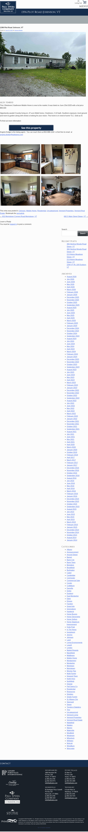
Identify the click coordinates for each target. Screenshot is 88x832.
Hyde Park (71, 627)
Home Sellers (72, 619)
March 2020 (71, 447)
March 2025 (71, 320)
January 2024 (72, 357)
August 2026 (71, 277)
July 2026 (70, 279)
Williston (70, 741)
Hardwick (70, 611)
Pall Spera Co (72, 686)
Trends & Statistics (74, 707)
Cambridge (71, 575)
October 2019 (72, 452)
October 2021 (72, 426)
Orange (69, 684)
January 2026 (72, 295)
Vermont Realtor (19, 30)
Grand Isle (71, 606)
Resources (71, 692)
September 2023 (73, 367)
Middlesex (71, 655)
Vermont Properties (66, 211)
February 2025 (72, 323)
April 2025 (71, 318)
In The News (71, 630)
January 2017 (72, 465)
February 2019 (72, 455)
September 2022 (73, 398)
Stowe (69, 704)
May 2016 (70, 486)
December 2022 (73, 390)
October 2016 (72, 473)
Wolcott (69, 743)
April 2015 (71, 519)
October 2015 (72, 504)
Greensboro (71, 609)
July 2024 (70, 341)
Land (69, 640)
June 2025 (71, 313)
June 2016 (71, 483)
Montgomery (71, 661)
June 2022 (71, 406)
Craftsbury (71, 586)
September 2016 (73, 476)
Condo (69, 583)
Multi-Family (71, 673)
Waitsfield (70, 723)
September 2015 (73, 507)
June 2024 (71, 344)
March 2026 (71, 289)
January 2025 (72, 326)
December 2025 (73, 297)
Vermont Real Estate (74, 720)
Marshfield (71, 653)
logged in (13, 224)
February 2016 (72, 494)
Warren (69, 728)
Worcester (70, 748)
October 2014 (72, 535)
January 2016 (72, 496)
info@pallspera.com (51, 783)
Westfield (70, 733)
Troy (68, 710)
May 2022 (70, 408)
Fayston (70, 604)
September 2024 (73, 336)
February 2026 (72, 292)
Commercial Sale (73, 580)
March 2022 (71, 413)
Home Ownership (73, 617)
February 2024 (72, 354)
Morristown (71, 668)
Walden (70, 725)
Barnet (69, 557)
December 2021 (73, 421)
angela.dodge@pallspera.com (11, 135)
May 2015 (70, 517)
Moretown (70, 666)
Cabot (69, 573)
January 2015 (72, 527)
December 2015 (73, 499)
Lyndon (69, 648)
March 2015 (71, 522)
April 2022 (71, 411)
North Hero (71, 679)
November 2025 (73, 300)
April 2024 (71, 349)
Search (64, 229)
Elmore (69, 601)
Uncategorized (52, 211)
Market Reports (72, 650)
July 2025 (70, 310)
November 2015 (73, 501)
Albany (69, 549)
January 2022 (72, 419)
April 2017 (71, 457)
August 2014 (71, 538)
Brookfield (70, 568)
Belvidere (70, 565)
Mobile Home (31, 211)
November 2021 (73, 424)
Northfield (70, 681)
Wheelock (70, 738)
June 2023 (71, 375)
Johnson (22, 211)
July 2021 (70, 434)
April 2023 (71, 380)
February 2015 (72, 525)
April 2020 (71, 444)
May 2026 (70, 284)
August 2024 (71, 339)
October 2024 (72, 333)
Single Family (72, 697)
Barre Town (71, 562)
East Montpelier (73, 596)
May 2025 (70, 315)
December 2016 (73, 468)
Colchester (71, 578)
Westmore (70, 736)
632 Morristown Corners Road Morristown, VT (18, 216)
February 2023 (72, 385)
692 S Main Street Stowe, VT (76, 216)
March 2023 (71, 382)
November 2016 (73, 470)
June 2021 (71, 437)
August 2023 (71, 370)
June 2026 (71, 282)
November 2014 (73, 532)
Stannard (70, 702)
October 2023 (72, 364)
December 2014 (73, 530)
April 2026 (71, 287)
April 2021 (71, 442)
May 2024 (70, 346)
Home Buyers (72, 614)
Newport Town (72, 676)
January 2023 (72, 388)
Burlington (71, 570)
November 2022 (73, 393)
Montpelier (71, 663)
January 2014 (72, 540)
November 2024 (73, 331)
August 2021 (71, 432)
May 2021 (70, 439)
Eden (69, 599)
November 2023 (73, 362)
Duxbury (70, 593)
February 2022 (72, 416)
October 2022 (72, 395)
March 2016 (71, 491)
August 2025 (71, 308)
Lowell (69, 645)
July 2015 (70, 512)
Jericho (69, 635)
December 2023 (73, 359)
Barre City (70, 560)
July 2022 (70, 403)
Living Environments (74, 642)
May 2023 (70, 377)
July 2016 (70, 481)
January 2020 (72, 450)
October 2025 (72, 302)
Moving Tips (71, 671)
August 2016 (71, 478)
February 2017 (72, 463)
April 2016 (71, 488)
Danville (70, 588)
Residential (41, 211)
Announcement (72, 552)
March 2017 (71, 460)
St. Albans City (72, 699)
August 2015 (71, 509)
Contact (5, 763)
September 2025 (73, 305)
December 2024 (73, 328)
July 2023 (70, 372)
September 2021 (73, 429)
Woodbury (71, 746)
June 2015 (71, 514)
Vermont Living (72, 715)
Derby (69, 591)
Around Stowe (72, 555)
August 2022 (71, 401)
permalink (20, 213)
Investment (71, 632)
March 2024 (71, 351)
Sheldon (70, 694)
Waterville (70, 730)
